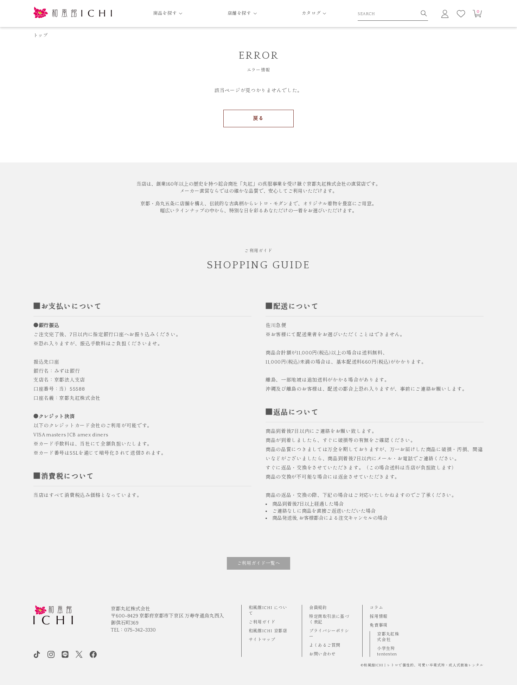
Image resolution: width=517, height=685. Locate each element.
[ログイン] (445, 13)
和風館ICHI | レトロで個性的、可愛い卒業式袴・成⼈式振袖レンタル (424, 665)
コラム (376, 608)
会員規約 (318, 608)
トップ (40, 35)
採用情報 (378, 616)
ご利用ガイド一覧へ (258, 563)
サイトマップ (262, 640)
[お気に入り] (461, 13)
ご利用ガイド (262, 622)
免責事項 (378, 625)
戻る (258, 118)
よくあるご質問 (324, 645)
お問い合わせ (322, 654)
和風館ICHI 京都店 (268, 631)
